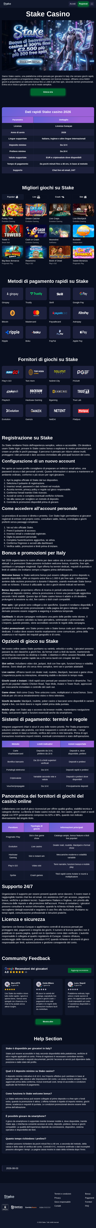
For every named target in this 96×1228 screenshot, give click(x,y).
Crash (58, 197)
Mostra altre (48, 1022)
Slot (81, 197)
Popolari (11, 197)
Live (34, 197)
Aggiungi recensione (79, 970)
